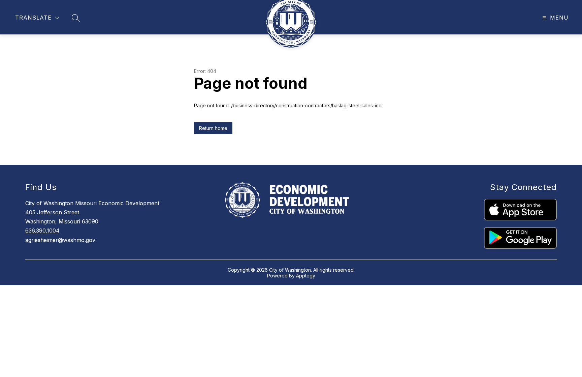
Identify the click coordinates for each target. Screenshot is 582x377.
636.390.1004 (42, 230)
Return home (213, 128)
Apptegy (305, 275)
